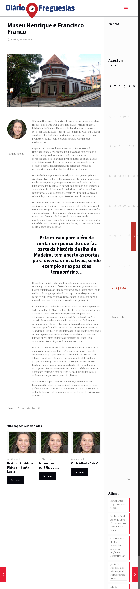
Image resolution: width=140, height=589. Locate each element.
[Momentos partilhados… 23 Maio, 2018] (3, 574)
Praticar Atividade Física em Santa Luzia (20, 467)
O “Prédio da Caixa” (85, 463)
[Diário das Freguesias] (40, 9)
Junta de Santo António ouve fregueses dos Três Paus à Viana (118, 523)
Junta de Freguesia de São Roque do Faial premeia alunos (117, 571)
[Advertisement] (123, 421)
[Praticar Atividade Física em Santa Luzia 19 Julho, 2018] (135, 574)
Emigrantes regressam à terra (117, 504)
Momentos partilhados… (49, 465)
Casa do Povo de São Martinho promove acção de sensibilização (117, 547)
